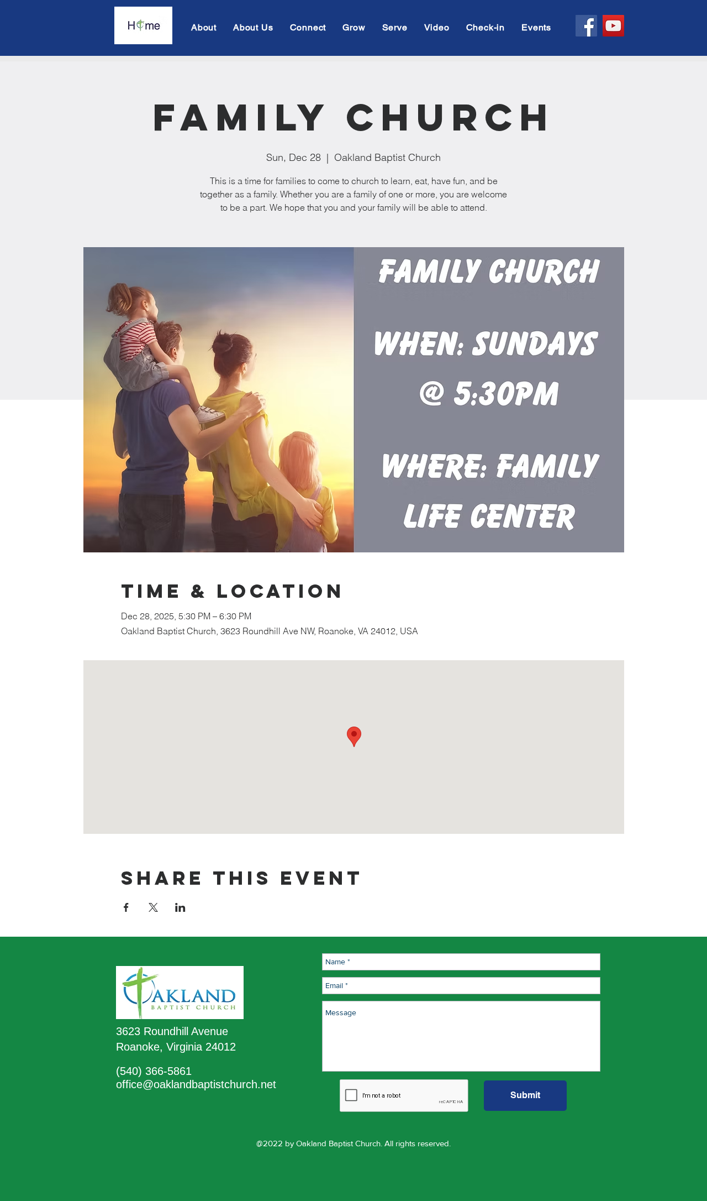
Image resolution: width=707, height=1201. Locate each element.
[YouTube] (613, 25)
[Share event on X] (153, 907)
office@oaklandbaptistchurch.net (196, 1084)
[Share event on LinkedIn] (180, 907)
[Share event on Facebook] (126, 907)
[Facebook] (586, 25)
